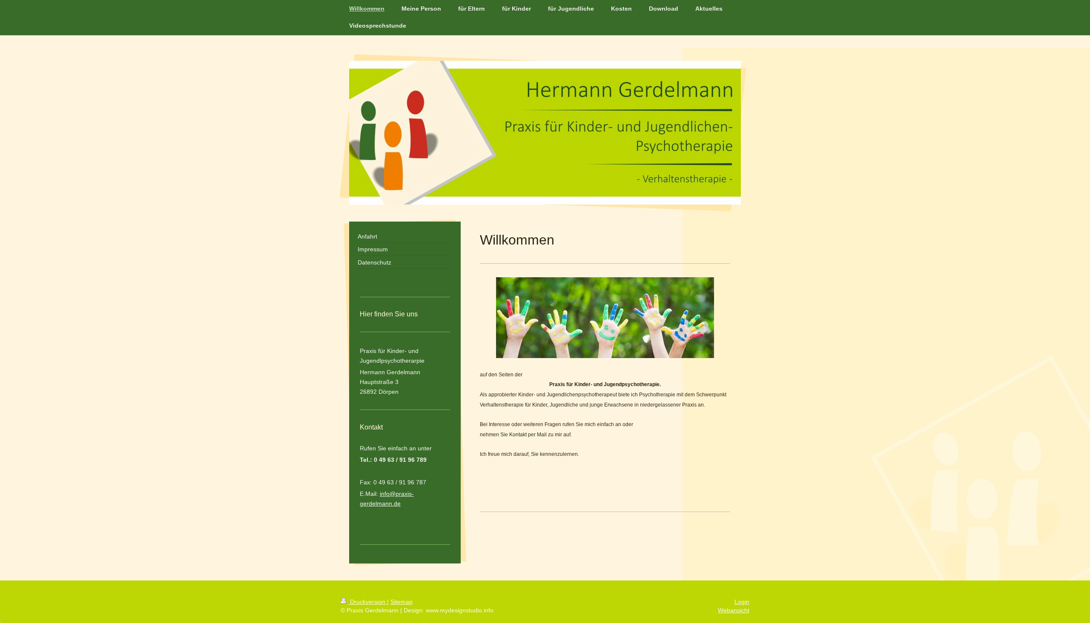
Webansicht (733, 610)
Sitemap (401, 601)
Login (741, 601)
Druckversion (367, 601)
